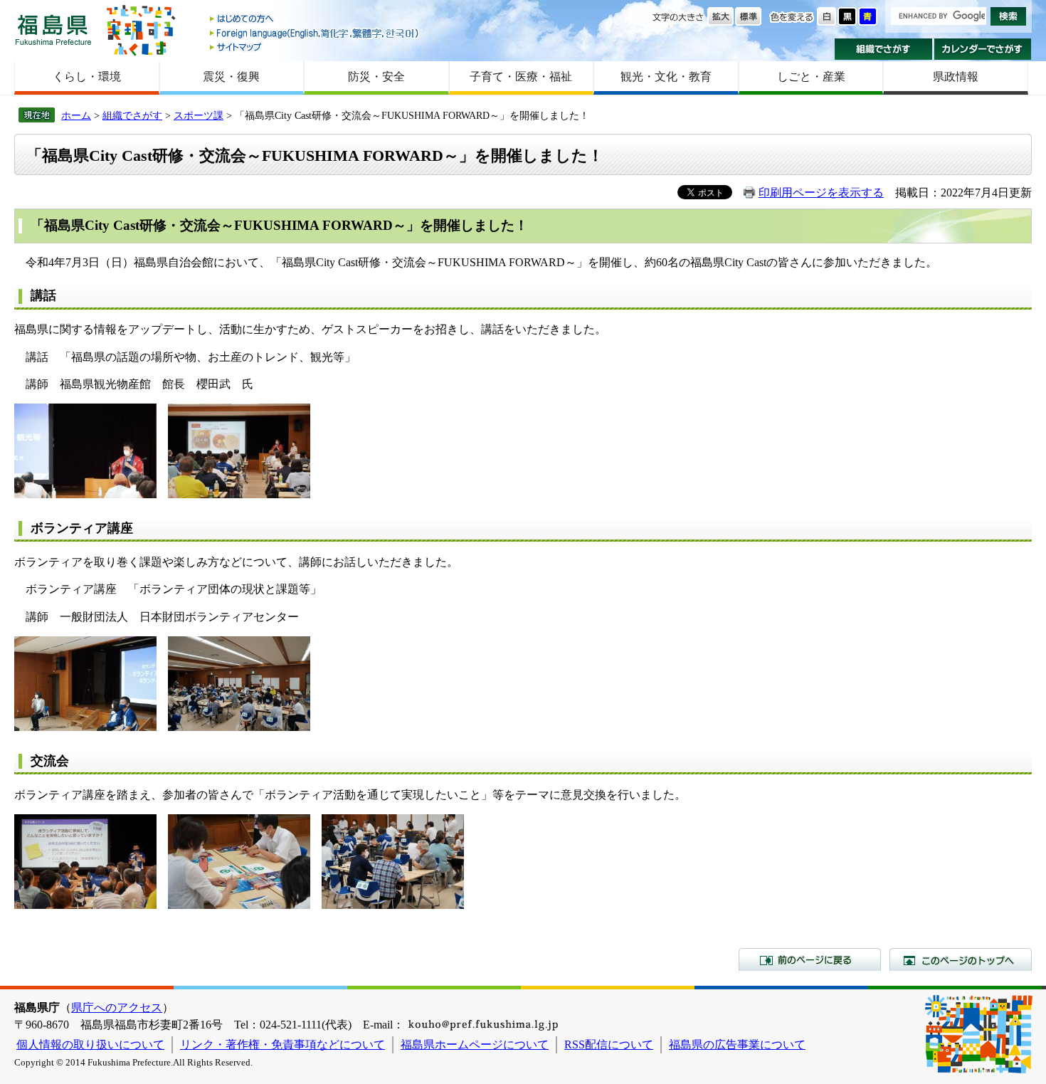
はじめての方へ (315, 19)
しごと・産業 (811, 76)
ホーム (76, 115)
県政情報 (955, 76)
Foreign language (315, 33)
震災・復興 (231, 76)
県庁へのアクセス (116, 1007)
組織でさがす (883, 49)
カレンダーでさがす (983, 49)
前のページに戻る (810, 959)
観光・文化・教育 (666, 76)
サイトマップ (315, 46)
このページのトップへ (960, 959)
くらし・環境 (87, 76)
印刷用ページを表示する (821, 192)
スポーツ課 (198, 115)
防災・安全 (376, 76)
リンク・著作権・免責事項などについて (282, 1044)
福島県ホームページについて (475, 1044)
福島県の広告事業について (737, 1044)
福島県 (53, 29)
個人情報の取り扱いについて (90, 1044)
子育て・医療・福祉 (521, 76)
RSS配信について (608, 1044)
